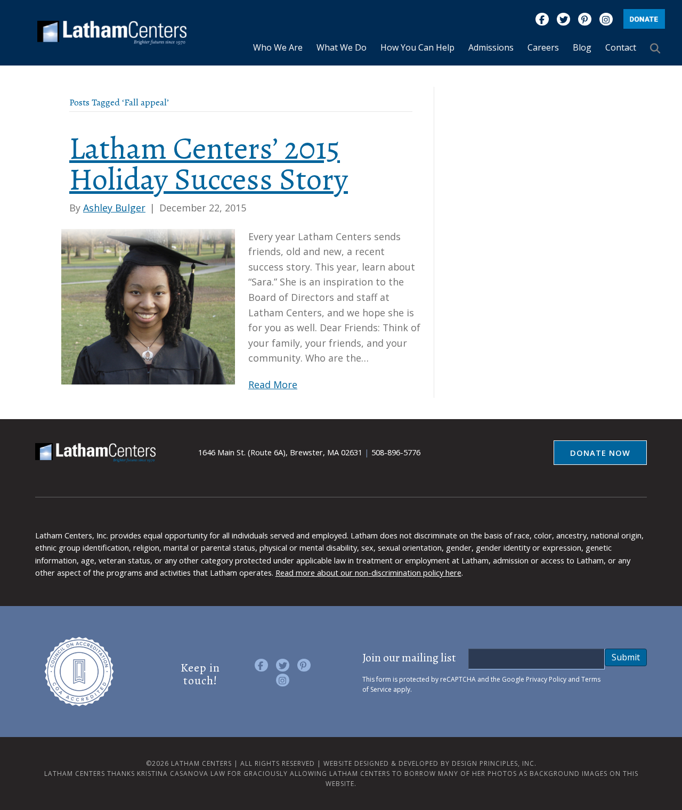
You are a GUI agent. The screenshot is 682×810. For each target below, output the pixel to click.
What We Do (341, 47)
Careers (543, 47)
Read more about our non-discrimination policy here (368, 572)
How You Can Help (417, 47)
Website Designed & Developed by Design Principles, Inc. (430, 763)
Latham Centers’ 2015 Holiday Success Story (208, 163)
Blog (582, 47)
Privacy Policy (546, 679)
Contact (620, 47)
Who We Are (278, 47)
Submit (626, 657)
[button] (657, 48)
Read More (272, 384)
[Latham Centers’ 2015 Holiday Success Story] (148, 305)
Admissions (491, 47)
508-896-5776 (395, 452)
